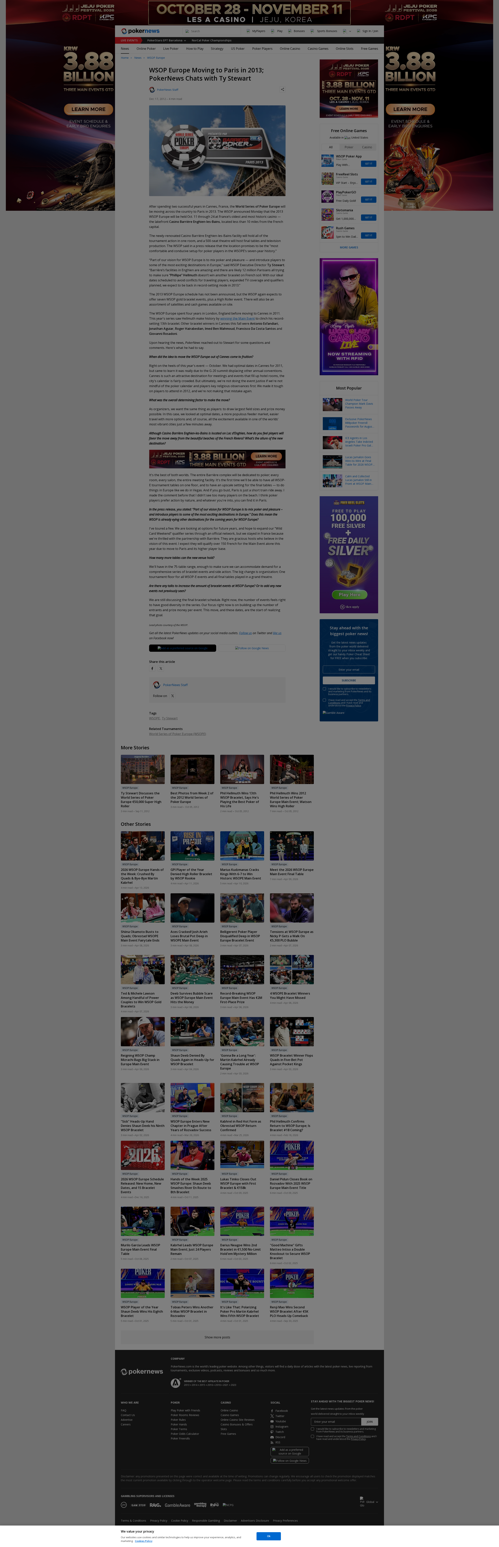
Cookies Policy (143, 1541)
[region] (249, 1536)
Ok (268, 1536)
